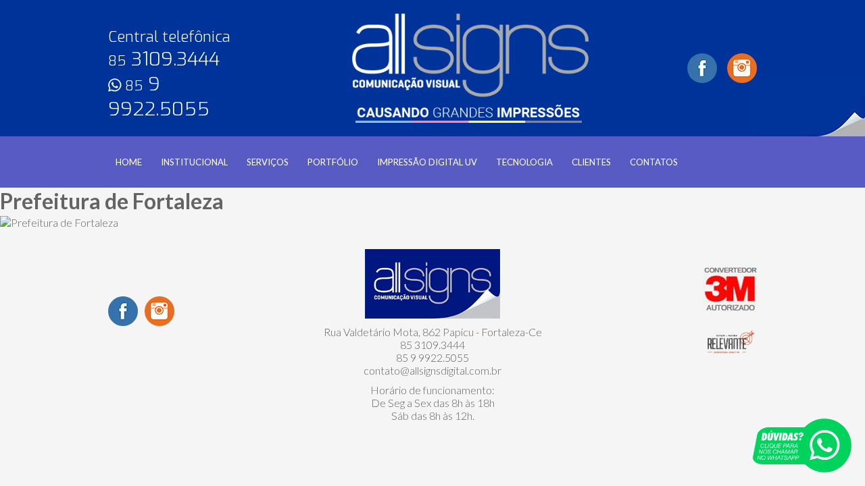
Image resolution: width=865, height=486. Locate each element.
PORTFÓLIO (332, 162)
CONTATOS (654, 162)
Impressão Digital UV (427, 162)
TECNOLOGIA (524, 162)
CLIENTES (591, 162)
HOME (129, 162)
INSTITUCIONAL (194, 162)
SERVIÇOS (268, 162)
